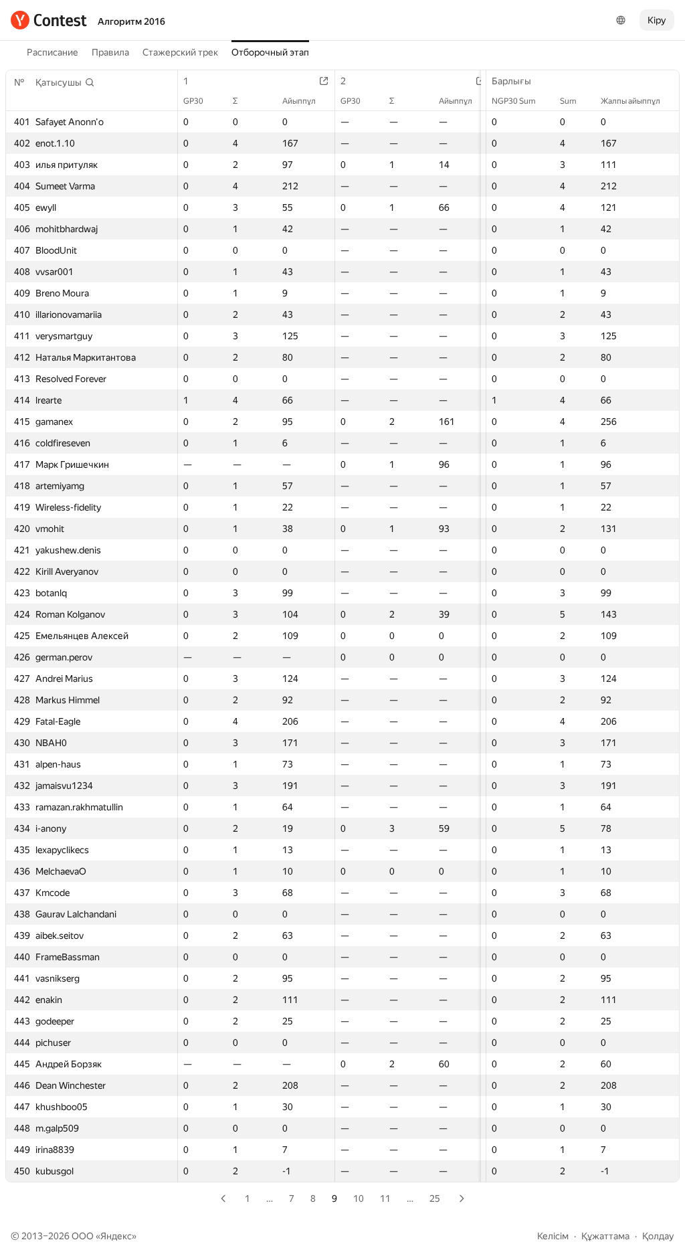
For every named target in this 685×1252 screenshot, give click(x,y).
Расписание (52, 52)
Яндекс (116, 1236)
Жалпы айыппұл (630, 101)
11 (385, 1198)
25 (434, 1198)
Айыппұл (299, 101)
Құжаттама (605, 1236)
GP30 (193, 101)
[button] (65, 82)
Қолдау (658, 1236)
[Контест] (49, 20)
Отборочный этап (270, 52)
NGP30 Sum (514, 101)
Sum (568, 101)
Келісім (553, 1236)
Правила (110, 52)
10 (358, 1198)
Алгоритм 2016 (131, 21)
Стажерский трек (180, 52)
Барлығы (511, 81)
